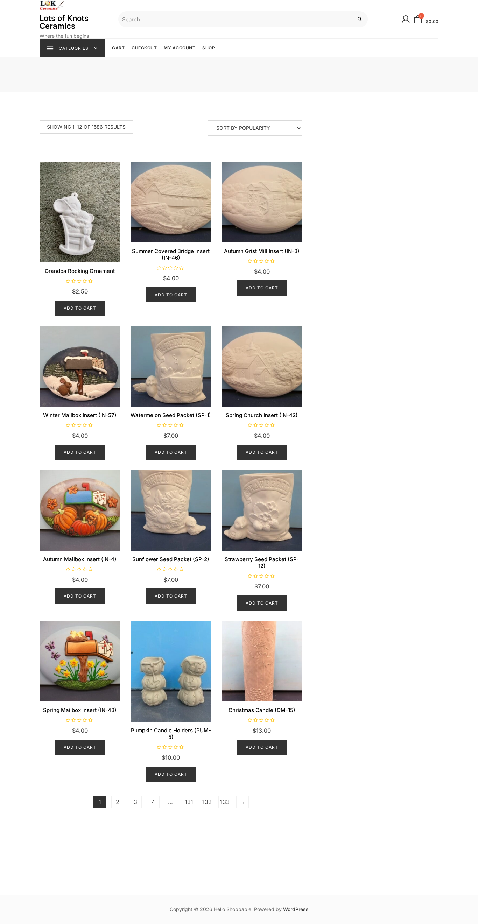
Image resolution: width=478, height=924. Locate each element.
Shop (208, 47)
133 (225, 801)
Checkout (144, 47)
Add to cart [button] (80, 308)
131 (189, 801)
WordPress (296, 909)
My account (179, 47)
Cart (118, 47)
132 (207, 801)
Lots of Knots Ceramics (64, 22)
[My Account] (405, 19)
